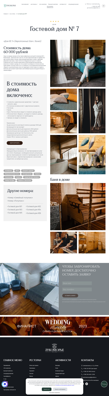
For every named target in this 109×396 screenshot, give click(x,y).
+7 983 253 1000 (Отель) (89, 371)
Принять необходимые (60, 389)
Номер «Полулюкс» (16, 201)
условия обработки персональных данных (87, 299)
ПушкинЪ (31, 370)
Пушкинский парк (59, 373)
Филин (31, 376)
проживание (25, 4)
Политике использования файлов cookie (64, 385)
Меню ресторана (33, 365)
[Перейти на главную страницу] (10, 5)
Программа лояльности (50, 7)
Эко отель (12, 13)
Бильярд (57, 365)
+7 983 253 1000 (96, 6)
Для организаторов (9, 387)
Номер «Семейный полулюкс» (20, 198)
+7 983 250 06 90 (89, 374)
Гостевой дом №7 (22, 13)
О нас (5, 379)
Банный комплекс (8, 370)
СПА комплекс (43, 4)
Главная (6, 13)
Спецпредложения (8, 373)
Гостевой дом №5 (15, 213)
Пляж (56, 368)
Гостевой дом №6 (34, 213)
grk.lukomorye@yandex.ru (93, 7)
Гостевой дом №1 (15, 206)
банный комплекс (53, 4)
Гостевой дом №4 (34, 210)
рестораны (34, 4)
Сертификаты (7, 376)
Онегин (31, 373)
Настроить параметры (54, 392)
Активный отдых (59, 370)
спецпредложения (73, 4)
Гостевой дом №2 (34, 206)
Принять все (47, 389)
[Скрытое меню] (103, 6)
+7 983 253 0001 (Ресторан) (90, 368)
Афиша (57, 376)
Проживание (7, 365)
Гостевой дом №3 (15, 210)
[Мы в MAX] (5, 384)
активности (63, 4)
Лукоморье (32, 368)
